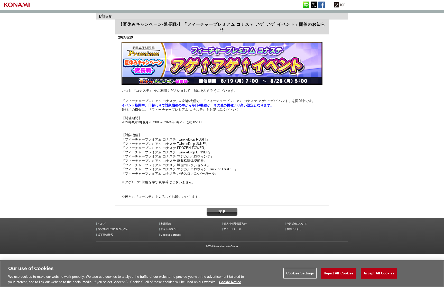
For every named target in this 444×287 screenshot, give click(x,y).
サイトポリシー (170, 229)
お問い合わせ (294, 229)
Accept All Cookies (379, 273)
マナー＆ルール (233, 229)
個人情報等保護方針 (235, 224)
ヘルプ (101, 224)
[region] (222, 273)
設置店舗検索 (105, 235)
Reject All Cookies (338, 273)
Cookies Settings (300, 273)
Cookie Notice (230, 282)
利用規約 (166, 224)
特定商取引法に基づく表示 (113, 229)
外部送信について (296, 224)
